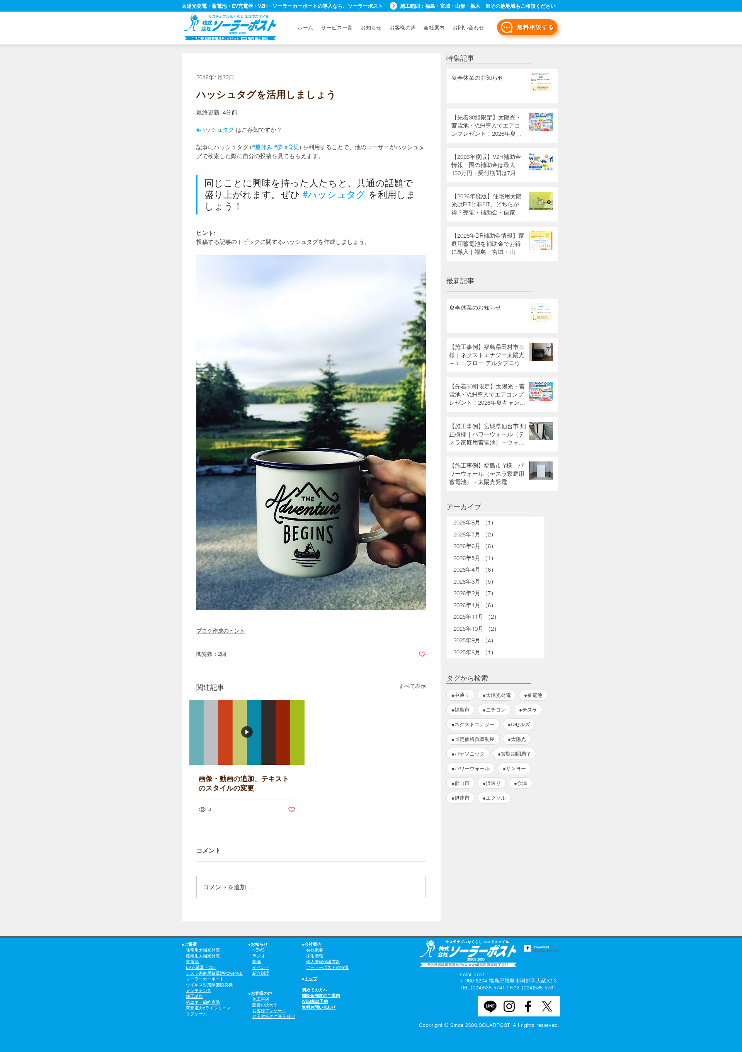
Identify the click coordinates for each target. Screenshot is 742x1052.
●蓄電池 (533, 695)
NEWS (258, 950)
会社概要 (314, 950)
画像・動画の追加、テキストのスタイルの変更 (244, 783)
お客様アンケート (269, 1010)
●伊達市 (460, 798)
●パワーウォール (470, 768)
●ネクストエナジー (473, 724)
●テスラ (528, 709)
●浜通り (492, 783)
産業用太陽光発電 (203, 955)
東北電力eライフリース (208, 1008)
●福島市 (460, 709)
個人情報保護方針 (323, 961)
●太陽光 (517, 739)
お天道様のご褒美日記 (273, 1016)
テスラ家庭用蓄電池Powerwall (214, 973)
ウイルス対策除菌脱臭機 (209, 984)
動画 (256, 961)
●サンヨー (514, 768)
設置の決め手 (265, 1005)
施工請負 (194, 996)
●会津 (520, 783)
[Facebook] (528, 1006)
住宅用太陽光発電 (203, 950)
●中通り (460, 695)
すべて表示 (412, 686)
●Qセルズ (519, 724)
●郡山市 (460, 783)
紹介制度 (260, 973)
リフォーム (196, 1013)
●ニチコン (494, 709)
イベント (260, 967)
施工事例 (260, 999)
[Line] (490, 1006)
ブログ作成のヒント (220, 630)
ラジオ (258, 955)
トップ (311, 978)
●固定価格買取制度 (473, 739)
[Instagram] (509, 1006)
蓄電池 (192, 961)
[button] (468, 27)
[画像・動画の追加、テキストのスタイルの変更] (247, 732)
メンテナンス (198, 990)
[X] (547, 1006)
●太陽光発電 (497, 695)
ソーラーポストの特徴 (327, 967)
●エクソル (494, 798)
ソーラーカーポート (205, 979)
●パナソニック (468, 754)
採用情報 (314, 955)
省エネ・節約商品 (203, 1002)
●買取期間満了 (514, 754)
